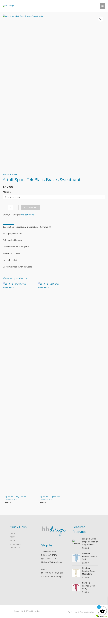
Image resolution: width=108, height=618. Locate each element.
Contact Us (15, 547)
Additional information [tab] (27, 227)
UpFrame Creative (85, 612)
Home (12, 533)
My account (15, 544)
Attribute (7, 192)
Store (12, 540)
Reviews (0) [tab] (45, 227)
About (12, 537)
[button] (100, 19)
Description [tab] (8, 227)
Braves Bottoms (10, 174)
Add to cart (30, 207)
